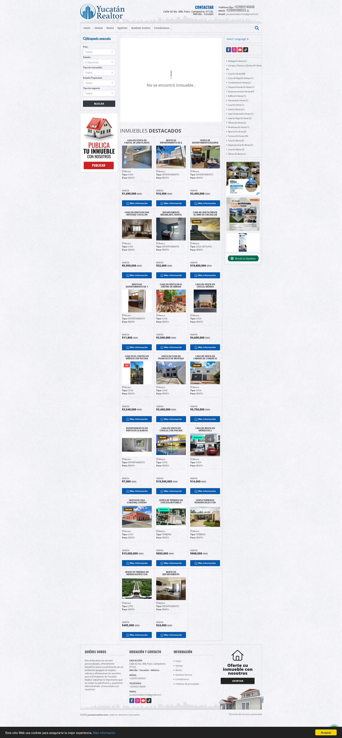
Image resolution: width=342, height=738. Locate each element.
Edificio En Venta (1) (237, 95)
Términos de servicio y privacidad (245, 714)
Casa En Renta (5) (236, 140)
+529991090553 (236, 10)
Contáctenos (161, 28)
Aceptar (326, 732)
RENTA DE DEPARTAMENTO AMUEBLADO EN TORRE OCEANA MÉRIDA (171, 573)
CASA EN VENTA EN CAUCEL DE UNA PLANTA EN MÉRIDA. (136, 141)
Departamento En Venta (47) (241, 91)
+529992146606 (244, 6)
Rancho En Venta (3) (237, 131)
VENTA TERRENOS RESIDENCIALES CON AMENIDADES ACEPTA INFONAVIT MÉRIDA (205, 501)
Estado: (87, 57)
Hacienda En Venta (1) (238, 100)
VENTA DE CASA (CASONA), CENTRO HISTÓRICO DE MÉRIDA (136, 501)
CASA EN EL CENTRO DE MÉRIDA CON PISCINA (137, 357)
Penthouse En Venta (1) (238, 127)
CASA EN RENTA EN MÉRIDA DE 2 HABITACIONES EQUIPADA (205, 429)
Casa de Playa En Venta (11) (240, 78)
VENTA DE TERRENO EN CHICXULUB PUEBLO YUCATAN (171, 501)
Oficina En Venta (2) (237, 122)
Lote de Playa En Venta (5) (240, 118)
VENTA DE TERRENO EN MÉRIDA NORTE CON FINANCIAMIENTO (137, 573)
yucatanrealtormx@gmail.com (145, 694)
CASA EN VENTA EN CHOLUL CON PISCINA (171, 429)
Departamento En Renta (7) (240, 144)
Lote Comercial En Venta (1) (240, 113)
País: (85, 46)
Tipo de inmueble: (92, 67)
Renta (110, 28)
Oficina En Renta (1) (237, 153)
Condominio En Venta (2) (239, 82)
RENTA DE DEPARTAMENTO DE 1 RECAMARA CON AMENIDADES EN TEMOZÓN (137, 285)
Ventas (98, 28)
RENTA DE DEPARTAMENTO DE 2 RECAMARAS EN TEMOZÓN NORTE (171, 141)
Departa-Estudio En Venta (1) (241, 87)
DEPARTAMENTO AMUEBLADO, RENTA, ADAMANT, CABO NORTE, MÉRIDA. (171, 213)
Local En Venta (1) (236, 104)
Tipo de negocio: (91, 88)
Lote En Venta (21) (236, 109)
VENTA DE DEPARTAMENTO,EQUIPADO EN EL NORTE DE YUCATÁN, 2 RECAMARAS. (205, 141)
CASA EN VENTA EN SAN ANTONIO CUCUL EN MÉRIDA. (137, 213)
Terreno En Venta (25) (238, 136)
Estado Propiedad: (92, 77)
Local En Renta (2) (236, 149)
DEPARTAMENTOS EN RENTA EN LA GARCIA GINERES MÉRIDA (137, 429)
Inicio (87, 28)
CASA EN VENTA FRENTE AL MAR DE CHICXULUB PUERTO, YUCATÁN (205, 213)
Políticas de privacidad (187, 683)
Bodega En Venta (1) (237, 61)
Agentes (122, 28)
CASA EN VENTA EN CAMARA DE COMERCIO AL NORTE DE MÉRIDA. (205, 357)
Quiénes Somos (140, 28)
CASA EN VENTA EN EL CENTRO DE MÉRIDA (171, 285)
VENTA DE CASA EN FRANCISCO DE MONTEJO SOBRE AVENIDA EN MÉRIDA (171, 357)
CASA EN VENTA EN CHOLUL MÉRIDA (205, 285)
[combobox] (99, 52)
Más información (104, 732)
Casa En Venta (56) (236, 73)
